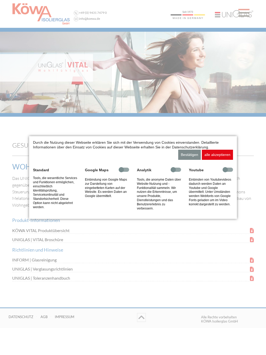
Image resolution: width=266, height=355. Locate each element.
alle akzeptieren (217, 155)
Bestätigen (189, 155)
